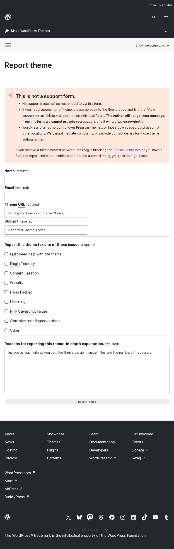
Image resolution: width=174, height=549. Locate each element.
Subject (19, 221)
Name (17, 171)
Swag (138, 458)
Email (17, 187)
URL (21, 204)
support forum (33, 116)
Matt (11, 481)
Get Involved (142, 434)
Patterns (54, 458)
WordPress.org (33, 127)
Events (137, 442)
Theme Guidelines (127, 150)
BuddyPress (17, 497)
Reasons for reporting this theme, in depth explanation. (62, 343)
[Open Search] (153, 17)
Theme (22, 204)
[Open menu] (167, 17)
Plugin (15, 263)
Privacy (11, 458)
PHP (14, 311)
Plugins (52, 450)
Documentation (102, 442)
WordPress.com (20, 473)
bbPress (14, 489)
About (9, 434)
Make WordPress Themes (30, 31)
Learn (94, 434)
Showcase (55, 434)
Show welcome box (149, 45)
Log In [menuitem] (151, 5)
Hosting (11, 450)
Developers (98, 450)
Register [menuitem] (166, 5)
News (9, 442)
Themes (53, 442)
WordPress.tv (102, 458)
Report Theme (87, 401)
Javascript (27, 311)
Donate (140, 450)
